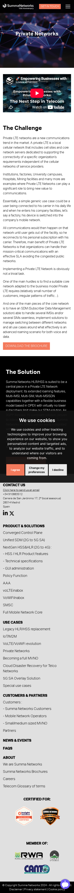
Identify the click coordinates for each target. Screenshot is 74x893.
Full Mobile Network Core (22, 612)
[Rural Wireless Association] (29, 855)
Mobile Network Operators (26, 716)
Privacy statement (35, 889)
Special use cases (17, 685)
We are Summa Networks (22, 764)
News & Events (17, 740)
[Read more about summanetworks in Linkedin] (5, 514)
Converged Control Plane (22, 533)
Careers (9, 779)
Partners (9, 730)
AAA (6, 583)
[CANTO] (37, 868)
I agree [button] (15, 469)
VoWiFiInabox (13, 598)
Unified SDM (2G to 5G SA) (24, 540)
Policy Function (15, 576)
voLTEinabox (13, 590)
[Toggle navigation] (68, 6)
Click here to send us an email (21, 490)
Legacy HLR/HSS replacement (26, 629)
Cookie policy (56, 889)
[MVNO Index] (50, 815)
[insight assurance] (24, 815)
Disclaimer (15, 889)
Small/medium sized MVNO (26, 723)
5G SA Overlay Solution (21, 678)
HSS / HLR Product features (26, 554)
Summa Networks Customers (28, 709)
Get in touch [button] (50, 6)
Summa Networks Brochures (25, 771)
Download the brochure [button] (26, 346)
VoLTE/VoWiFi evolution (22, 644)
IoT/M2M (10, 636)
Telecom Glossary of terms (24, 786)
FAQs (7, 748)
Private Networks (16, 651)
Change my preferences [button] (36, 470)
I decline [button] (58, 469)
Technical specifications (24, 561)
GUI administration (19, 568)
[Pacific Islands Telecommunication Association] (54, 855)
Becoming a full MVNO (20, 658)
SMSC (8, 605)
